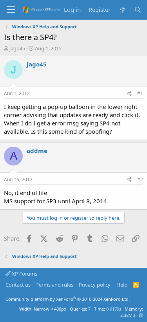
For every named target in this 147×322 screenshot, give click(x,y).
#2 (140, 179)
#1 (140, 93)
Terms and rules (54, 284)
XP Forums (24, 273)
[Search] (137, 9)
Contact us (18, 284)
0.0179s (113, 309)
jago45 (17, 48)
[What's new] (122, 9)
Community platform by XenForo (67, 299)
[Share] (129, 93)
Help (121, 284)
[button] (141, 315)
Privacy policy (95, 284)
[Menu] (11, 10)
